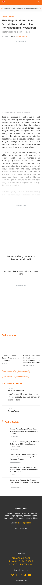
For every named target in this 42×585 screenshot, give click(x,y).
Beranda (4, 16)
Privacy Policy (16, 561)
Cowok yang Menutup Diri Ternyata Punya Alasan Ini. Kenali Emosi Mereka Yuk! (24, 482)
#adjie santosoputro (8, 371)
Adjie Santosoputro (22, 36)
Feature (5, 8)
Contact (25, 558)
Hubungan (19, 8)
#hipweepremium (23, 371)
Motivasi (27, 8)
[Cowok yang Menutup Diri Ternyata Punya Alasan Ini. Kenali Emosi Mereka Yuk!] (5, 482)
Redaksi (16, 558)
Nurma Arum (13, 411)
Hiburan (11, 8)
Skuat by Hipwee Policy (21, 564)
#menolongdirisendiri (22, 376)
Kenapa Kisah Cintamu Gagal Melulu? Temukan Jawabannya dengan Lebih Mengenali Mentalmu (24, 457)
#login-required (7, 376)
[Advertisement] (21, 64)
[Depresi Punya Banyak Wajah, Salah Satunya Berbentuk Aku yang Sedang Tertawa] (5, 431)
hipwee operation (23, 523)
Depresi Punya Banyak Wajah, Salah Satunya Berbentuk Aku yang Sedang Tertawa (24, 431)
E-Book (29, 561)
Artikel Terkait (12, 422)
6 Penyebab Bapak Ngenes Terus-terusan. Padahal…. (10, 358)
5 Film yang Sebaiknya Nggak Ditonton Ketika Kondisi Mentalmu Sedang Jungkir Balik (24, 444)
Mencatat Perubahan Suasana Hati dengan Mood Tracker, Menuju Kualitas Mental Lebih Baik (24, 469)
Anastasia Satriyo (15, 462)
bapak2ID (5, 363)
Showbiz (34, 8)
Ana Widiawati (14, 436)
